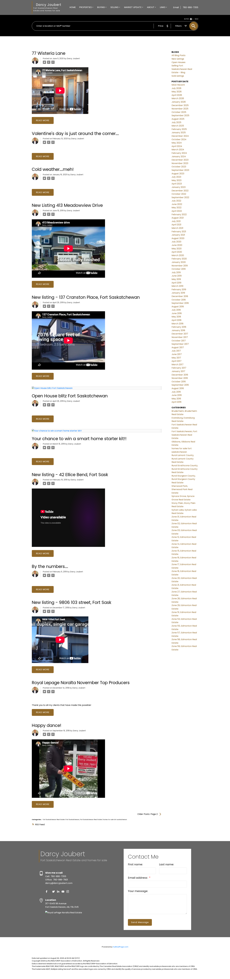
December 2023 (180, 159)
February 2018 (179, 326)
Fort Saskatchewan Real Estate (54, 820)
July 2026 (176, 88)
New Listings (178, 58)
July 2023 (176, 176)
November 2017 (180, 337)
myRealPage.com (120, 947)
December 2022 (180, 190)
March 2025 (178, 125)
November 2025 (180, 108)
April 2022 (177, 211)
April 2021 (176, 224)
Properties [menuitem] (85, 7)
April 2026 (177, 95)
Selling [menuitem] (114, 7)
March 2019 (177, 286)
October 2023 (179, 166)
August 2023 (178, 173)
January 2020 (179, 262)
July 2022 (176, 200)
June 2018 (177, 313)
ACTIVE (186, 19)
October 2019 (179, 269)
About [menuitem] (150, 7)
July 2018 (176, 309)
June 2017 (177, 354)
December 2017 (180, 333)
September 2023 (180, 170)
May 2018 (176, 316)
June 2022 (177, 204)
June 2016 (177, 395)
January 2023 (179, 187)
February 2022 (179, 214)
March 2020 (178, 255)
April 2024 (177, 146)
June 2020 (177, 245)
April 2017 (176, 361)
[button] (46, 891)
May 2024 (177, 142)
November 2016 (180, 378)
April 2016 (176, 401)
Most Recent (178, 84)
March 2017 (177, 364)
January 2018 (178, 330)
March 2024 (178, 149)
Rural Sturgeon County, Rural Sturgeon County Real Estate (184, 479)
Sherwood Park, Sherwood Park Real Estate (182, 489)
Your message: (138, 891)
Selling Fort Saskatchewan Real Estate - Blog (182, 69)
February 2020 (179, 258)
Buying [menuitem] (101, 7)
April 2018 (176, 320)
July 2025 (176, 122)
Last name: (166, 864)
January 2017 (178, 371)
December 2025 (180, 105)
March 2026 (178, 98)
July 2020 (176, 241)
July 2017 (176, 350)
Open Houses (178, 62)
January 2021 (178, 234)
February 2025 (179, 129)
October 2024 (179, 139)
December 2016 (180, 374)
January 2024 (179, 156)
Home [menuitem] (72, 7)
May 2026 (177, 91)
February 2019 (179, 289)
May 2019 (176, 279)
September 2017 (180, 344)
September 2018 (180, 303)
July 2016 (176, 391)
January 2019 (178, 292)
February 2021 (179, 231)
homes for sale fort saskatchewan (115, 820)
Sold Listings (178, 75)
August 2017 (178, 347)
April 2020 (177, 251)
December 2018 (180, 296)
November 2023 (180, 163)
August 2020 (178, 238)
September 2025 (180, 115)
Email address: (138, 878)
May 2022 (176, 207)
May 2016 (176, 398)
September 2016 (180, 384)
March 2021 (177, 228)
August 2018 (178, 306)
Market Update (132, 7)
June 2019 (177, 275)
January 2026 (179, 101)
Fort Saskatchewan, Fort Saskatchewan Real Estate (84, 820)
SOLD (196, 19)
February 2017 (179, 367)
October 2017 (179, 340)
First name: (135, 864)
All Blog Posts (178, 55)
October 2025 (179, 112)
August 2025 (178, 118)
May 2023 (176, 180)
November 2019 (180, 265)
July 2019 (176, 272)
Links (162, 7)
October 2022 (179, 193)
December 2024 (180, 136)
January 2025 (179, 132)
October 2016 (179, 381)
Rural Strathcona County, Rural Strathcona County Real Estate (185, 469)
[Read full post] (97, 389)
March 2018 (177, 323)
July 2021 (176, 221)
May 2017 (176, 357)
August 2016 (178, 388)
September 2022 (180, 197)
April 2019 (176, 282)
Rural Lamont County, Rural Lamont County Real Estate (183, 459)
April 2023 (177, 183)
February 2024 (179, 153)
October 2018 (179, 299)
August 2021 (178, 217)
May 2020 (177, 248)
